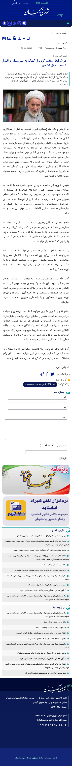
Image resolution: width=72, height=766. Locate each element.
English (25, 3)
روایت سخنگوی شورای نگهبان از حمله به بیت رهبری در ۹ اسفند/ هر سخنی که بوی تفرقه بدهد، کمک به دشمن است (38, 597)
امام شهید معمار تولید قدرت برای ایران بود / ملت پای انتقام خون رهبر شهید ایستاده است (37, 577)
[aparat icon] (14, 24)
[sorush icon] (4, 24)
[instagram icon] (9, 24)
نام (65, 397)
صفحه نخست (61, 33)
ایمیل (64, 407)
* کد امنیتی (61, 445)
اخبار (52, 33)
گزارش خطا (61, 379)
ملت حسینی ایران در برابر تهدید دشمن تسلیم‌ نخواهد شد (45, 673)
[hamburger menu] (68, 23)
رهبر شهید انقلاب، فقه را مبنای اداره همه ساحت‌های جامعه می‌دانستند (40, 570)
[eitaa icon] (19, 24)
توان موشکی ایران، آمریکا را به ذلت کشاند (51, 627)
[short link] (40, 384)
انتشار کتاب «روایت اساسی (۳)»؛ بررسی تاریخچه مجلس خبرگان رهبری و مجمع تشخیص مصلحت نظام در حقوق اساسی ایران (39, 557)
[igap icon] (24, 24)
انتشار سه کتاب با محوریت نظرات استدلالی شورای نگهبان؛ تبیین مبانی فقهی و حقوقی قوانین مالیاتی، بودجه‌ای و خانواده (37, 543)
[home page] (52, 9)
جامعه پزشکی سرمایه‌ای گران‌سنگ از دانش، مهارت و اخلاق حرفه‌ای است (40, 550)
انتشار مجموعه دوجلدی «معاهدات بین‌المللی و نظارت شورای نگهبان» (41, 633)
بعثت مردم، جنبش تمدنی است (55, 564)
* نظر (63, 417)
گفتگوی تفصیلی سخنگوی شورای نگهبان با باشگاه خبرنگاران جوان (43, 590)
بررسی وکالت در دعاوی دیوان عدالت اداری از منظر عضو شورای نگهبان (41, 535)
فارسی (14, 3)
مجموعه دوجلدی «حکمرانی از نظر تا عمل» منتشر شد (47, 584)
